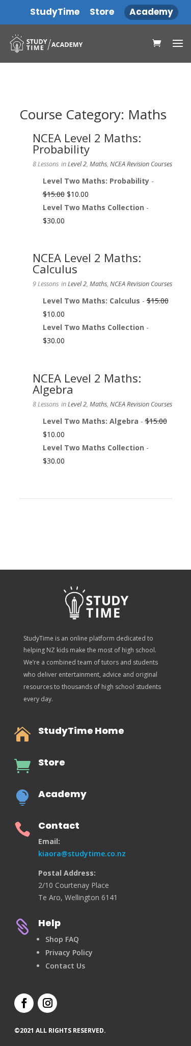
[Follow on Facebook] (24, 1003)
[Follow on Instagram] (47, 1003)
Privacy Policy (69, 952)
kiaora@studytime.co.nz (82, 853)
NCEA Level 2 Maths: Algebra (87, 383)
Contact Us (65, 966)
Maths (98, 164)
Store (51, 762)
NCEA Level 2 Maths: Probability (87, 143)
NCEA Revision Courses (141, 164)
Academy (62, 793)
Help (49, 922)
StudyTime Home (81, 730)
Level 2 (77, 164)
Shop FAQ (62, 939)
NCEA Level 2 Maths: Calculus (87, 263)
